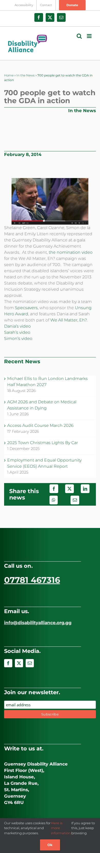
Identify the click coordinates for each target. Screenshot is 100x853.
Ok (50, 845)
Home (9, 75)
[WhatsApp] (53, 500)
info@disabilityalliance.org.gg (38, 622)
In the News (25, 75)
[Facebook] (53, 488)
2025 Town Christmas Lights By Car (42, 442)
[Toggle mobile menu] (89, 36)
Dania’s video (17, 326)
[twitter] (19, 663)
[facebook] (8, 663)
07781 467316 (32, 580)
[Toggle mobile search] (79, 36)
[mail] (30, 663)
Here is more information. (61, 828)
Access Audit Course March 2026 (40, 425)
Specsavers (26, 307)
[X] (69, 488)
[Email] (75, 500)
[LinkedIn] (85, 488)
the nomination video (71, 252)
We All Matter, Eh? (68, 320)
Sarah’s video (17, 332)
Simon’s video (18, 338)
